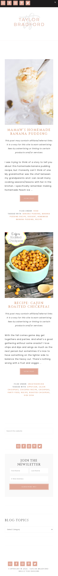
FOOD (36, 211)
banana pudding (32, 214)
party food (14, 392)
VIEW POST (29, 198)
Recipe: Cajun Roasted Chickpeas (29, 305)
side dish (29, 395)
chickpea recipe (28, 390)
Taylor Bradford (29, 21)
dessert (32, 217)
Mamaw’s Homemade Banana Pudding (29, 132)
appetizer (32, 387)
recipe (38, 219)
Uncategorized (36, 384)
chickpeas (44, 390)
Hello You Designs (29, 571)
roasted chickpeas (39, 392)
